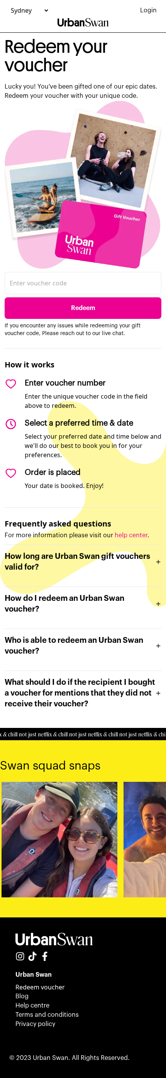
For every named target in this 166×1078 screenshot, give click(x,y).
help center (131, 535)
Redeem (83, 308)
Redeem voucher (40, 987)
